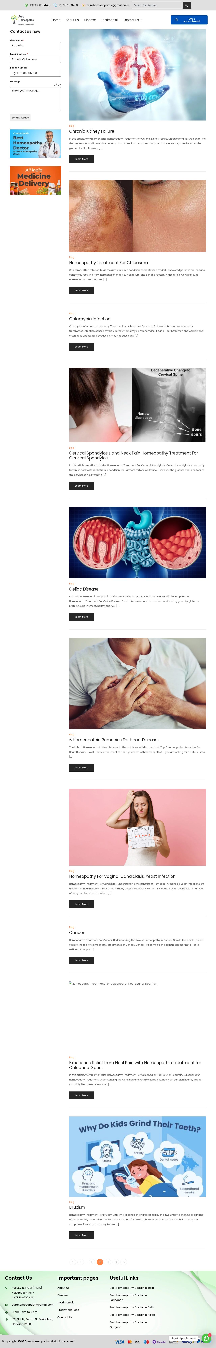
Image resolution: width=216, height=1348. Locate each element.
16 (92, 1262)
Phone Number (18, 67)
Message (15, 81)
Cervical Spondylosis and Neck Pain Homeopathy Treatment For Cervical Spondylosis (133, 455)
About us (72, 20)
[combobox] (156, 5)
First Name (17, 40)
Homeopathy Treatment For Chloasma (108, 262)
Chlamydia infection (90, 319)
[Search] (187, 5)
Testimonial (109, 20)
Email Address (19, 54)
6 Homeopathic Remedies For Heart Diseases (114, 740)
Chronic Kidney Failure (91, 131)
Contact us (131, 20)
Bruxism (77, 1207)
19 (116, 1262)
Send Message (20, 117)
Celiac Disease (84, 589)
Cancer (76, 932)
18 (108, 1262)
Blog (71, 126)
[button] (132, 20)
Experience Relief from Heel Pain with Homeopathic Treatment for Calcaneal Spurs (135, 1065)
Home (55, 20)
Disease (90, 20)
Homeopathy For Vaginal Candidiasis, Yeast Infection (122, 876)
